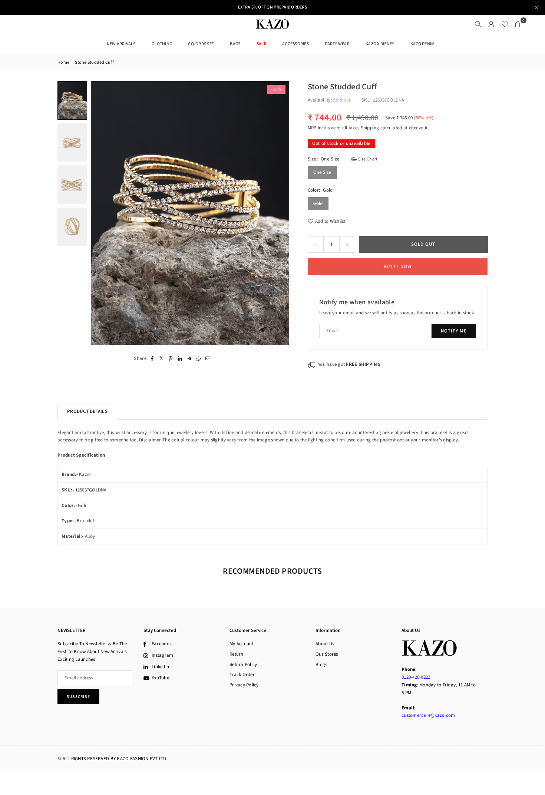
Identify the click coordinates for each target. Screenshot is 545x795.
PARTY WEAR (337, 44)
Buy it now (397, 266)
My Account (241, 643)
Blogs (321, 664)
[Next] (278, 213)
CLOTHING (162, 44)
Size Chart (367, 159)
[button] (518, 24)
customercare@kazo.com (428, 715)
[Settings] (491, 24)
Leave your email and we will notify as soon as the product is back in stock (396, 312)
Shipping (370, 128)
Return (236, 654)
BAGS (235, 44)
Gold (318, 203)
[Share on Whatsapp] (198, 358)
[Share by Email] (208, 358)
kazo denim (422, 44)
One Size (322, 172)
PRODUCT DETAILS (87, 411)
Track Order (242, 674)
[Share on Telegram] (189, 358)
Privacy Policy (244, 685)
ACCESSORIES (295, 44)
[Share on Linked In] (180, 358)
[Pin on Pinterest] (171, 358)
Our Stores (327, 654)
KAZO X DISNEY (380, 44)
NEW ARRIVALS (121, 44)
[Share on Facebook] (152, 358)
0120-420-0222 (416, 677)
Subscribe (78, 696)
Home (63, 62)
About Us (325, 643)
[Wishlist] (504, 24)
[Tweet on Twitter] (161, 358)
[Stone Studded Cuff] (72, 100)
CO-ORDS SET (201, 44)
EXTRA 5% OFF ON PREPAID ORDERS (272, 7)
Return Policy (243, 664)
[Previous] (101, 213)
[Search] (478, 24)
